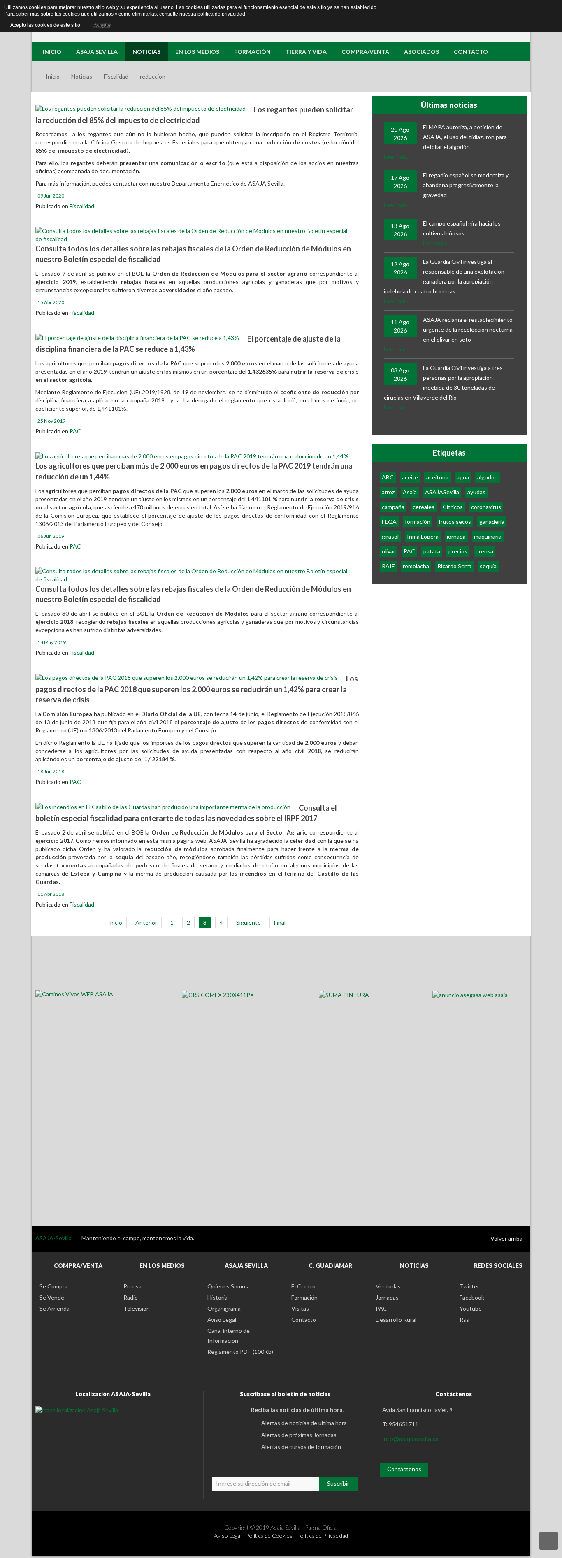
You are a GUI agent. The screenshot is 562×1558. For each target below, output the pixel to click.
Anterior (146, 922)
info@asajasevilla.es (410, 1438)
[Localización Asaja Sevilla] (76, 1409)
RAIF (388, 566)
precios (457, 551)
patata (431, 551)
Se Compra (53, 1286)
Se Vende (51, 1297)
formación (417, 521)
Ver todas (388, 1286)
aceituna (437, 477)
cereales (423, 506)
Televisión (136, 1308)
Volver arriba (506, 1238)
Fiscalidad (116, 76)
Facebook (472, 1297)
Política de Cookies (269, 1535)
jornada (456, 536)
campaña (393, 506)
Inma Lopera (423, 536)
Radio (130, 1297)
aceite (410, 477)
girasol (390, 536)
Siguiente (248, 922)
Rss (464, 1319)
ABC (388, 477)
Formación (304, 1297)
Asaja (410, 491)
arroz (388, 491)
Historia (217, 1297)
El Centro (303, 1286)
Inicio (53, 76)
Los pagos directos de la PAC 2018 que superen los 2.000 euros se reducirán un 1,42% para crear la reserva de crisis (196, 689)
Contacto (303, 1319)
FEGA (389, 521)
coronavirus (486, 506)
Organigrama (224, 1308)
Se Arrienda (54, 1308)
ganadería (491, 521)
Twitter (469, 1286)
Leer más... (397, 156)
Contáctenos (404, 1468)
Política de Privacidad (322, 1535)
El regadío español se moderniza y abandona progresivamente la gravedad (466, 185)
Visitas (300, 1308)
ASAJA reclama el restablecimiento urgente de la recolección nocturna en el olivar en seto (468, 329)
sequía (488, 566)
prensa (484, 551)
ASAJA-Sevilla (54, 1238)
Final (280, 922)
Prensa (132, 1286)
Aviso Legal (221, 1319)
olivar (388, 551)
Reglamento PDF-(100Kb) (240, 1351)
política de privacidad (221, 14)
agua (463, 477)
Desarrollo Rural (396, 1319)
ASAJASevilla (442, 491)
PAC (75, 431)
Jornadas (387, 1297)
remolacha (416, 566)
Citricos (453, 506)
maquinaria (488, 536)
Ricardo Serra (454, 566)
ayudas (476, 491)
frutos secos (455, 521)
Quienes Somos (227, 1286)
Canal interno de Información (228, 1335)
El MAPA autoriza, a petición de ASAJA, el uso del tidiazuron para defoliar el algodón (465, 136)
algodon (487, 477)
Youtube (471, 1308)
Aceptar (101, 25)
